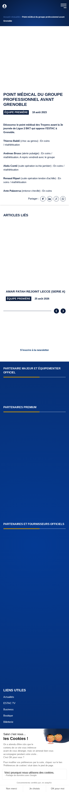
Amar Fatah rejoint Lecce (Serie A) (35, 291)
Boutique (8, 715)
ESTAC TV (9, 703)
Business (8, 709)
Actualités (16, 17)
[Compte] (5, 6)
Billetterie (8, 721)
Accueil (6, 17)
